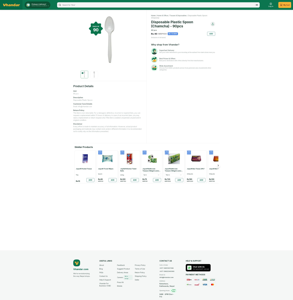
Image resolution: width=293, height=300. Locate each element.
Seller (137, 280)
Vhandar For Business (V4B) (105, 284)
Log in (270, 6)
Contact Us (103, 276)
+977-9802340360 (166, 271)
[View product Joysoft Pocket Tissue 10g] (85, 167)
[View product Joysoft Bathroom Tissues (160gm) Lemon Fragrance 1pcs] (151, 167)
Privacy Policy (140, 265)
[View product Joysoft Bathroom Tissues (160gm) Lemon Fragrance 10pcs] (174, 167)
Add (211, 34)
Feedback (121, 265)
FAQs (101, 272)
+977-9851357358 (166, 268)
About (101, 265)
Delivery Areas (122, 272)
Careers (122, 277)
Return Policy (140, 272)
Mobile (119, 286)
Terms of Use (140, 269)
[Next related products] (218, 165)
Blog (101, 269)
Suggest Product (123, 269)
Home (153, 15)
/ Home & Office (162, 15)
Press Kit (120, 282)
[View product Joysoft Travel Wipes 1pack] (107, 167)
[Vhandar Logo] (11, 5)
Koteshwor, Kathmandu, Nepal (166, 283)
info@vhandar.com (166, 276)
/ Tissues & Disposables (177, 15)
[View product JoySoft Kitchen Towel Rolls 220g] (129, 167)
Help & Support (105, 280)
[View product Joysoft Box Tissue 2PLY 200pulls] (196, 167)
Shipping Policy (140, 276)
